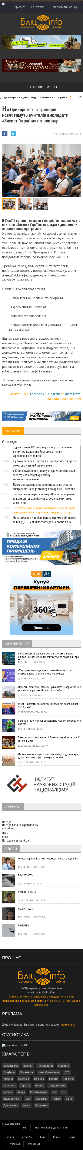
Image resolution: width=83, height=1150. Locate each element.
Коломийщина (38, 1092)
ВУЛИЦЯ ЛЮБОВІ (27, 892)
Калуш (21, 1092)
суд (54, 1092)
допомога (9, 1085)
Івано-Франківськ (49, 1072)
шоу (28, 1098)
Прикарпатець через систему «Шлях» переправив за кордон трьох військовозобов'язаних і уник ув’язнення (44, 498)
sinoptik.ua (22, 840)
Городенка (41, 1105)
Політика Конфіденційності (51, 1127)
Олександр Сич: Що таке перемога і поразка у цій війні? (48, 858)
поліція (53, 1078)
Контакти (37, 7)
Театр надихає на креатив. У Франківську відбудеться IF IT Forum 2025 (49, 739)
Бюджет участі (12, 1098)
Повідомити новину (64, 7)
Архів (18, 7)
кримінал (23, 1078)
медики (8, 1092)
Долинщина (11, 1105)
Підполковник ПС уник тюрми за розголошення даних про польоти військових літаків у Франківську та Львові (42, 452)
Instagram (72, 394)
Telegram (53, 394)
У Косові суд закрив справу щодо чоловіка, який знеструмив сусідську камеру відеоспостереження (44, 475)
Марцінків (41, 1098)
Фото (43, 1137)
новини (27, 1065)
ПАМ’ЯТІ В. (24, 925)
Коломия (68, 1078)
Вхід (25, 1127)
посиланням (67, 1024)
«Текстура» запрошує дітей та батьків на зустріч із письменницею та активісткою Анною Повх (45, 672)
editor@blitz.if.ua (45, 992)
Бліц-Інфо (9, 1072)
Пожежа (39, 1078)
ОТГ (64, 1092)
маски (26, 1105)
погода (39, 1085)
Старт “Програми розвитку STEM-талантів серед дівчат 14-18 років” (48, 705)
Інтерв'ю (26, 1137)
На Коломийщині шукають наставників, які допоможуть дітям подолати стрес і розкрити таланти (48, 756)
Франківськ (26, 1072)
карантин (63, 1065)
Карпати (25, 1085)
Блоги (71, 1137)
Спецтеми (34, 1144)
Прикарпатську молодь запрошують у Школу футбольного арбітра (49, 722)
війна (69, 1098)
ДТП (67, 1072)
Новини (9, 1137)
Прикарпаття (45, 1065)
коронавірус (11, 1065)
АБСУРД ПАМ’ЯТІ (27, 908)
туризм (57, 1098)
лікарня (8, 1078)
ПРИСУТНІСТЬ (25, 875)
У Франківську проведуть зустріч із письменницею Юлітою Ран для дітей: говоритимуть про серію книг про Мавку (48, 656)
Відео (56, 1137)
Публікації (14, 1144)
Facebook (37, 394)
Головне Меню (43, 87)
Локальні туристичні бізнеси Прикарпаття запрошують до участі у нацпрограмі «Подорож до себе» (49, 689)
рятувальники (57, 1085)
